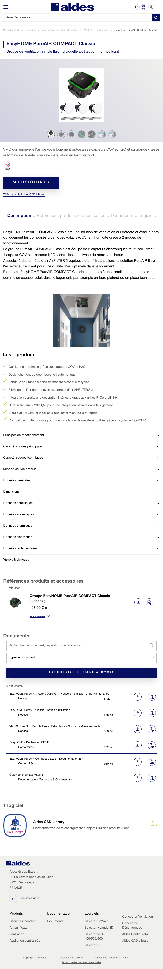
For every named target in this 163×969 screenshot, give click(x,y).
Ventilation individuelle (96, 30)
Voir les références (31, 182)
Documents (122, 216)
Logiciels (147, 216)
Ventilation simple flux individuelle (59, 30)
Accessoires (37, 616)
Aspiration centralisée (25, 941)
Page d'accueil (11, 30)
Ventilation (17, 934)
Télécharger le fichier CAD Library (24, 195)
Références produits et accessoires (71, 216)
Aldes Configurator (135, 934)
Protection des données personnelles (81, 963)
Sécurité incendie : (23, 921)
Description (19, 216)
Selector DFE (94, 945)
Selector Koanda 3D (99, 928)
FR (157, 6)
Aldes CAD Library (48, 822)
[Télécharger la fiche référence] (138, 602)
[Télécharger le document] (137, 697)
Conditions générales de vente (111, 958)
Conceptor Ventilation (137, 917)
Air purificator (19, 928)
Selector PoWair (96, 921)
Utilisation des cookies (71, 958)
